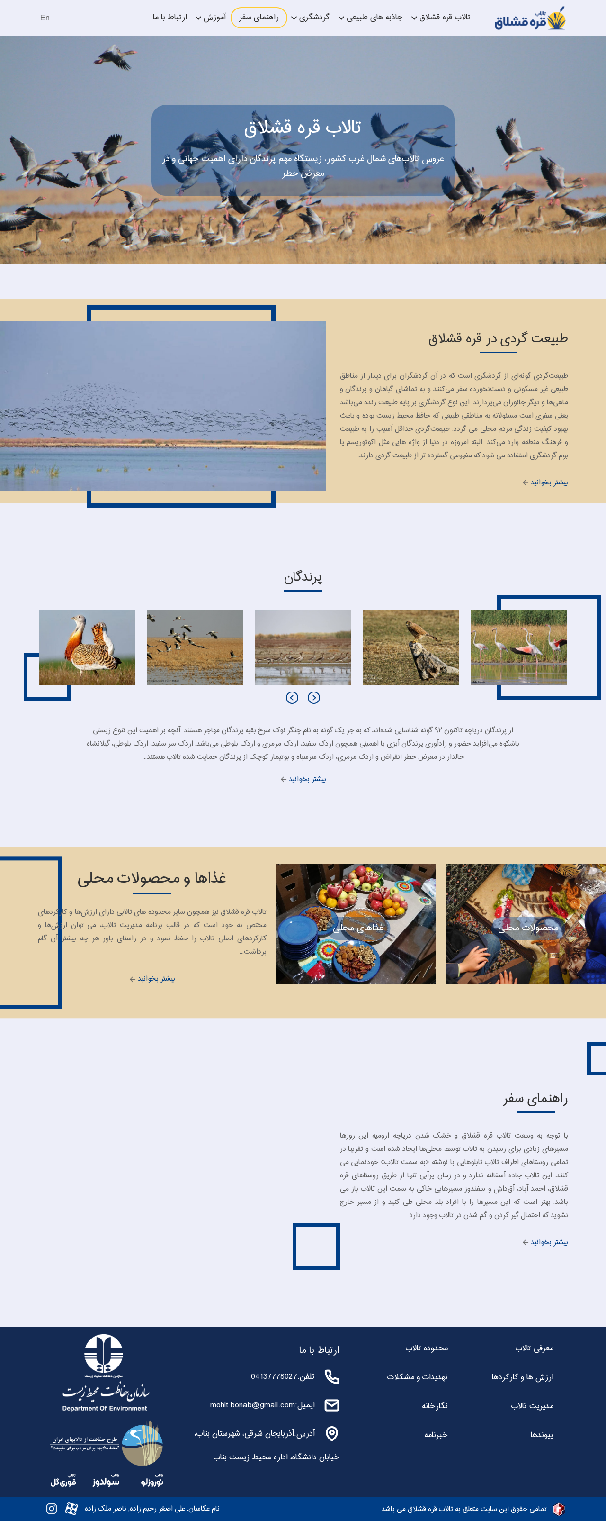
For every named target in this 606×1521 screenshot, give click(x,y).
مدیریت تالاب (532, 1406)
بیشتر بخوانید (548, 483)
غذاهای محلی (358, 928)
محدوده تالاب (427, 1348)
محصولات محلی (528, 928)
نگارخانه (435, 1406)
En (45, 18)
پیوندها (542, 1435)
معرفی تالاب (534, 1348)
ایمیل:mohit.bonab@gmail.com (262, 1405)
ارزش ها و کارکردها (522, 1377)
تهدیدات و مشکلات (417, 1377)
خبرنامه (436, 1435)
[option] (519, 647)
